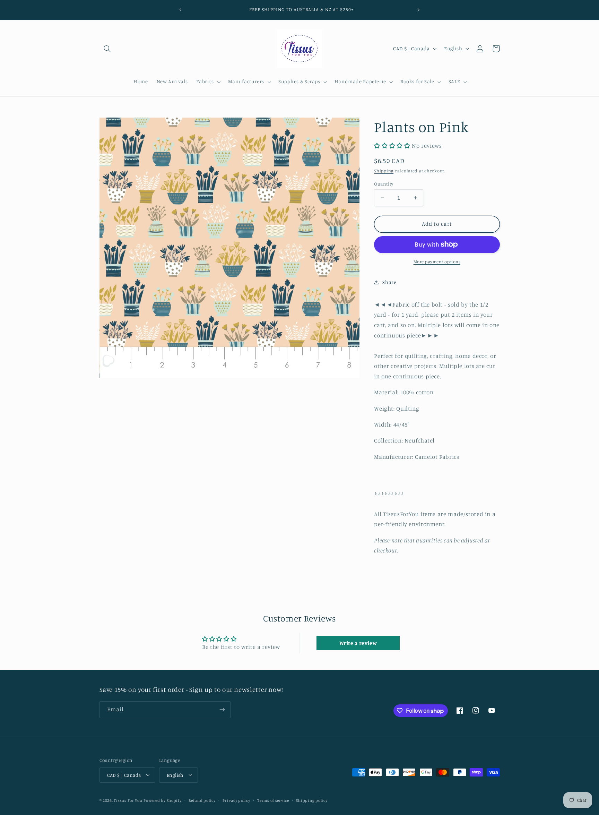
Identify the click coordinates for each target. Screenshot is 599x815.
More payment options (437, 261)
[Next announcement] (418, 9)
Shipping (383, 170)
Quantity (383, 183)
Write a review (358, 643)
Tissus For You (128, 800)
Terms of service (273, 800)
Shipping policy (311, 800)
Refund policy (202, 800)
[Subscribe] (222, 709)
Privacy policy (236, 800)
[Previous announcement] (180, 9)
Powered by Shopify (162, 800)
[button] (107, 49)
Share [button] (389, 282)
